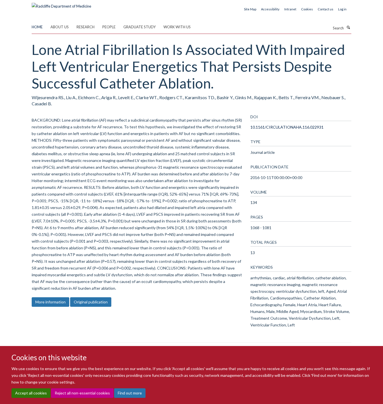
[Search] (348, 27)
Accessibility (270, 9)
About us (59, 27)
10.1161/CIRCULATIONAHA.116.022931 (287, 127)
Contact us (325, 9)
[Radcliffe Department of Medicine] (61, 4)
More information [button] (50, 301)
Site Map (250, 9)
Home (37, 27)
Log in (342, 9)
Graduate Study (139, 27)
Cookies (307, 9)
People (109, 27)
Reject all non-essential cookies (82, 393)
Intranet (290, 9)
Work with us (177, 27)
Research (85, 27)
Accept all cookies (31, 393)
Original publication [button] (91, 301)
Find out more (130, 393)
